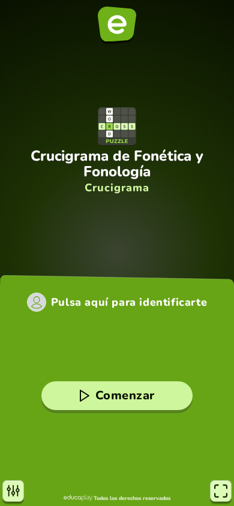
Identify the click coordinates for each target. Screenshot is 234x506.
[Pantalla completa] (221, 491)
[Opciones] (13, 491)
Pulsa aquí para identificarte (129, 302)
